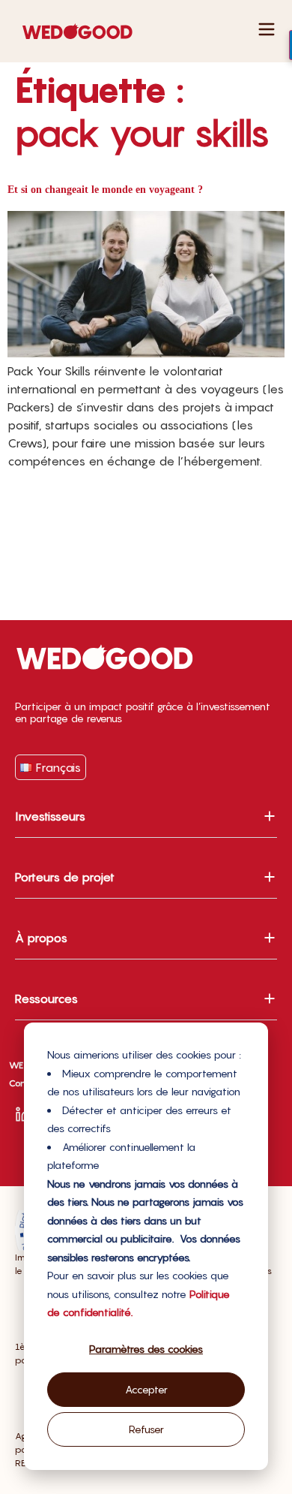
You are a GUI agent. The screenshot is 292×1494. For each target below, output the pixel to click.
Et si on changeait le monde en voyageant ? (105, 189)
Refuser (146, 1429)
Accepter (146, 1389)
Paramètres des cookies (146, 1348)
